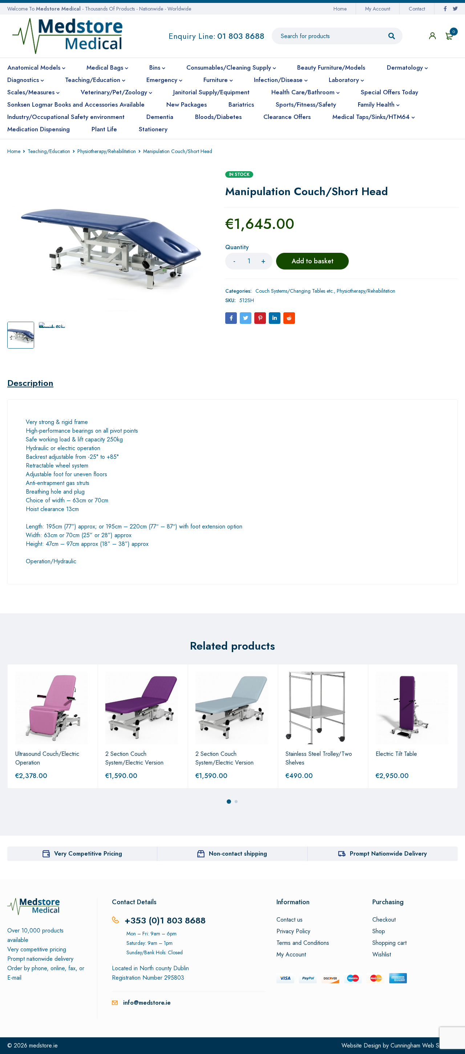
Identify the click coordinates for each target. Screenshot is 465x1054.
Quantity (237, 247)
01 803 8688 (240, 36)
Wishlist (381, 954)
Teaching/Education (49, 151)
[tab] (30, 383)
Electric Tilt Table (396, 754)
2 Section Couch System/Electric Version (134, 758)
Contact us (289, 919)
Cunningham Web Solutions (424, 1045)
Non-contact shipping (238, 853)
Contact (417, 8)
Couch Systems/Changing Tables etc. (294, 291)
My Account (377, 8)
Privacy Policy (293, 931)
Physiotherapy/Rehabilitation (106, 151)
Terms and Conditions (302, 943)
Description (30, 383)
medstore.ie (43, 1045)
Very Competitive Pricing (88, 853)
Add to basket (312, 261)
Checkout (384, 919)
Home (340, 8)
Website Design (361, 1045)
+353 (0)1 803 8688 (165, 920)
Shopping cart (389, 943)
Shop (378, 931)
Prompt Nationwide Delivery (388, 853)
